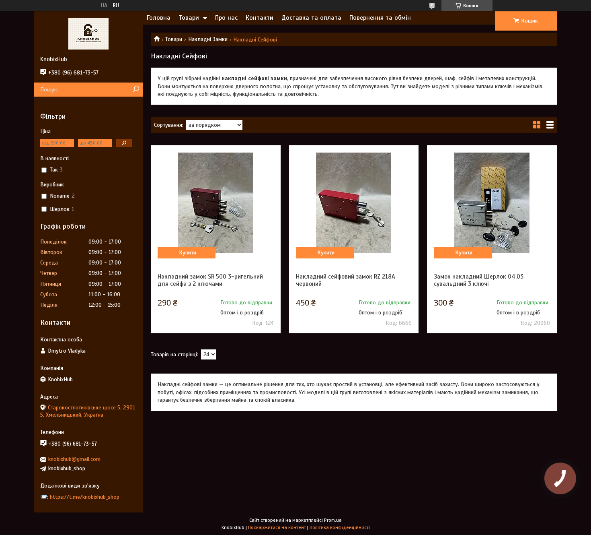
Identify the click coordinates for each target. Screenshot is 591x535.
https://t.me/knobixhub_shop (84, 497)
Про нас (226, 18)
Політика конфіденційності (340, 527)
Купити (187, 252)
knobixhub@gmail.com (74, 459)
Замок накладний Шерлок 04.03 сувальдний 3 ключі (478, 280)
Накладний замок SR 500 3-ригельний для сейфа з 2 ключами (210, 280)
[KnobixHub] (88, 33)
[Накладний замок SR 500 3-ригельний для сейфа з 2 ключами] (215, 202)
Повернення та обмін (380, 18)
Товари (189, 18)
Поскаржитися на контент (277, 527)
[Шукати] (136, 90)
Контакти (259, 18)
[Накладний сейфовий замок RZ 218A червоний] (354, 202)
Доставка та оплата (311, 18)
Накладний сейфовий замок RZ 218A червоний (345, 280)
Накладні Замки (208, 39)
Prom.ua (333, 520)
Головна (158, 18)
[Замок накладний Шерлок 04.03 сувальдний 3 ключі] (492, 202)
